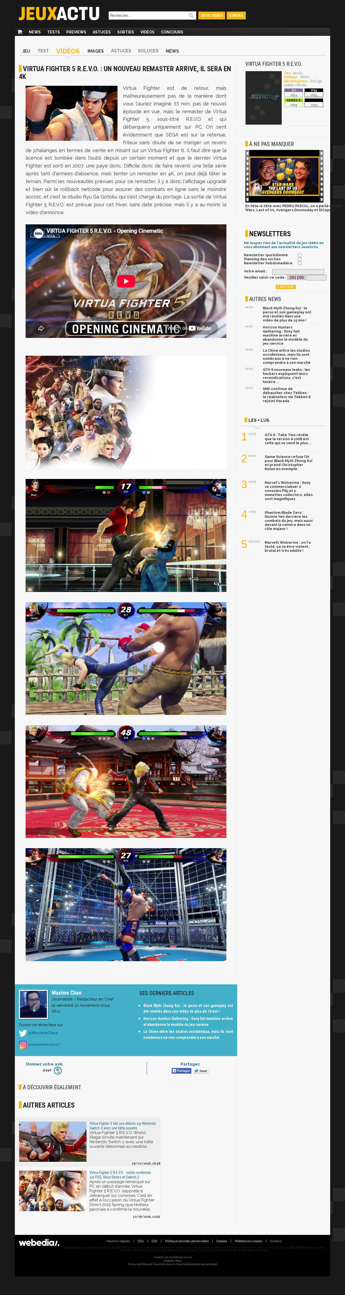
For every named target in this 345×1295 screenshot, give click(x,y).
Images (96, 51)
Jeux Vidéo (211, 15)
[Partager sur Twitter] (200, 1071)
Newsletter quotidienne (266, 255)
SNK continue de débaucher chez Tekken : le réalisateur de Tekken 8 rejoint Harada (286, 395)
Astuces (102, 32)
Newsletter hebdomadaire (268, 263)
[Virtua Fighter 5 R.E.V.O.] (263, 124)
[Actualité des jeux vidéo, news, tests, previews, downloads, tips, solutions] (20, 32)
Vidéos (147, 32)
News (35, 32)
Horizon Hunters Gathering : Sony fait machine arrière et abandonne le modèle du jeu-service (285, 335)
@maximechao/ (44, 1044)
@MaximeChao (42, 1033)
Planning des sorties (262, 259)
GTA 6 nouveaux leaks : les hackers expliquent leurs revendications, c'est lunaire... (286, 376)
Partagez (190, 1064)
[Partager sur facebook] (181, 1071)
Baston (298, 73)
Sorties (125, 32)
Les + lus (259, 420)
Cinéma (236, 15)
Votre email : (255, 271)
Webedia (187, 1257)
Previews (76, 32)
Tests (53, 32)
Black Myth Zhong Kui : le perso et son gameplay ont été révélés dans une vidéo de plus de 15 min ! (287, 314)
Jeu (26, 51)
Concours (172, 32)
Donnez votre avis (44, 1064)
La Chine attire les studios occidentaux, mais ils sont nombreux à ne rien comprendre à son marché (286, 356)
